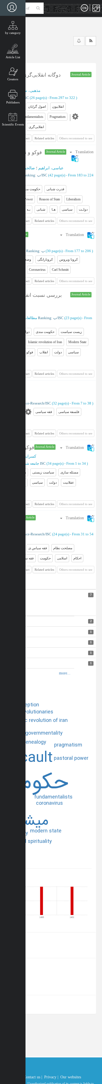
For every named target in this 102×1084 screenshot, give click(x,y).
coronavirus (49, 803)
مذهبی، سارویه (28, 90)
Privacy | (51, 1077)
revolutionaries (36, 712)
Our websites (70, 1077)
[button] (77, 235)
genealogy (34, 742)
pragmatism (68, 745)
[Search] (38, 8)
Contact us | (33, 1077)
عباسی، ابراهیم (50, 168)
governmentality (44, 733)
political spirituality (30, 841)
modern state (45, 831)
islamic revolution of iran (39, 720)
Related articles (44, 138)
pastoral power (71, 758)
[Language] (84, 8)
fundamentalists (53, 797)
